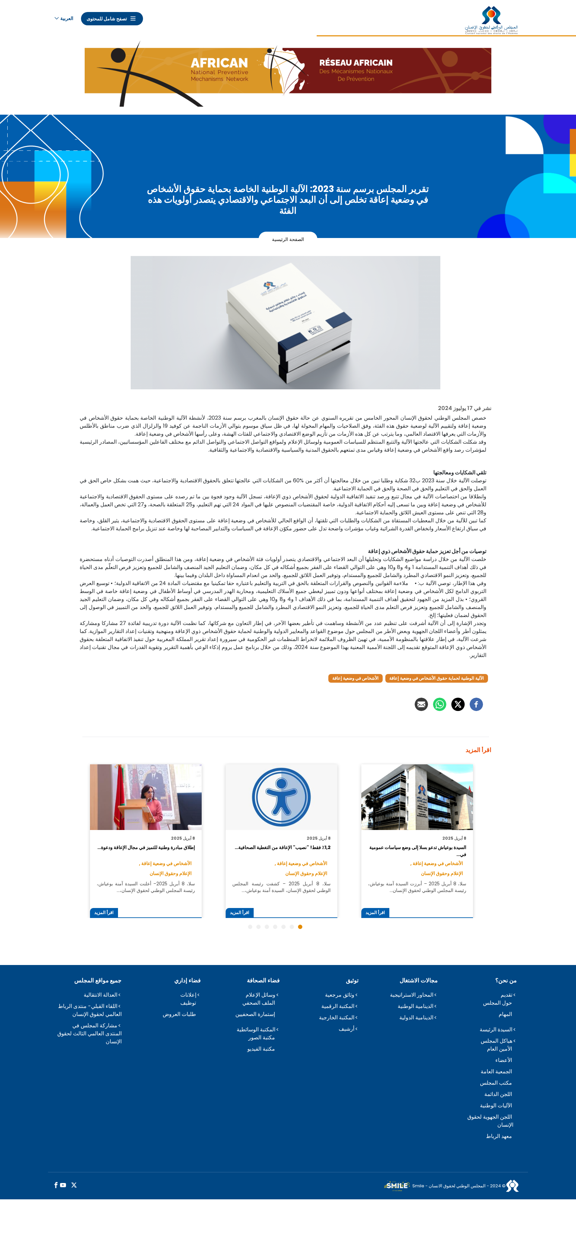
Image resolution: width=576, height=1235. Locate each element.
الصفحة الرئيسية (288, 239)
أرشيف (346, 1029)
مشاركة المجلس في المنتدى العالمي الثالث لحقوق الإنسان (89, 1033)
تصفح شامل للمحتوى (107, 18)
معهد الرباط (499, 1136)
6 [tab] (258, 927)
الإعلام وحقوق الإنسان (442, 873)
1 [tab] (300, 927)
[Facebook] (476, 704)
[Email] (421, 704)
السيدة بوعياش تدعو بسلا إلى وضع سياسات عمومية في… (417, 850)
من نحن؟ (506, 980)
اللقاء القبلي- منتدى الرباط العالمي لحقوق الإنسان (90, 1010)
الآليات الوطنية (496, 1105)
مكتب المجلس (496, 1083)
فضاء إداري (187, 980)
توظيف (188, 1003)
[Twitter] (458, 704)
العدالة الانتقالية (100, 995)
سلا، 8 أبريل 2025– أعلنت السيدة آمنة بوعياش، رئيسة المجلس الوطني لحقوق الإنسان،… (146, 887)
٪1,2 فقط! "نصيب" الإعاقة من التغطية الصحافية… (282, 847)
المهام (505, 1014)
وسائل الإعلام (260, 995)
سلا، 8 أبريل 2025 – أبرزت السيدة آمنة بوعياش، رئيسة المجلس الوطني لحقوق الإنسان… (417, 887)
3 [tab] (283, 927)
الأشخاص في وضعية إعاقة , (436, 863)
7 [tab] (250, 927)
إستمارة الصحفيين (255, 1014)
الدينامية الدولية (416, 1017)
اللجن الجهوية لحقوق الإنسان (490, 1121)
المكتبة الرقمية (337, 1006)
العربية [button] (66, 18)
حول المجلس (497, 1003)
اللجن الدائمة (498, 1094)
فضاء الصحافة (263, 980)
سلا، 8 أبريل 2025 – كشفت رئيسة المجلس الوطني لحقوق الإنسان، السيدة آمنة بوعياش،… (281, 887)
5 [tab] (267, 927)
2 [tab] (292, 927)
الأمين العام (499, 1049)
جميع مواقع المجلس (98, 980)
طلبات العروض (179, 1014)
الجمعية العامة (496, 1071)
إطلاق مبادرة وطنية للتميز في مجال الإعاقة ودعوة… (146, 847)
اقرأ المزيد (375, 912)
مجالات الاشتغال (419, 980)
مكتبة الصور (261, 1037)
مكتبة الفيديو (261, 1049)
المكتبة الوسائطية (256, 1029)
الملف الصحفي (258, 1003)
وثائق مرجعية (339, 995)
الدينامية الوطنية (415, 1006)
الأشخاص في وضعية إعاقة (355, 678)
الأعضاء (503, 1060)
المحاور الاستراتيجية (411, 995)
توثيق (352, 980)
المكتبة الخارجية (336, 1017)
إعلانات (188, 995)
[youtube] (63, 1185)
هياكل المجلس (496, 1041)
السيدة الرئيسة (496, 1029)
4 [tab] (275, 927)
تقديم (506, 995)
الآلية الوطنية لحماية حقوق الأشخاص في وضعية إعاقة (436, 678)
